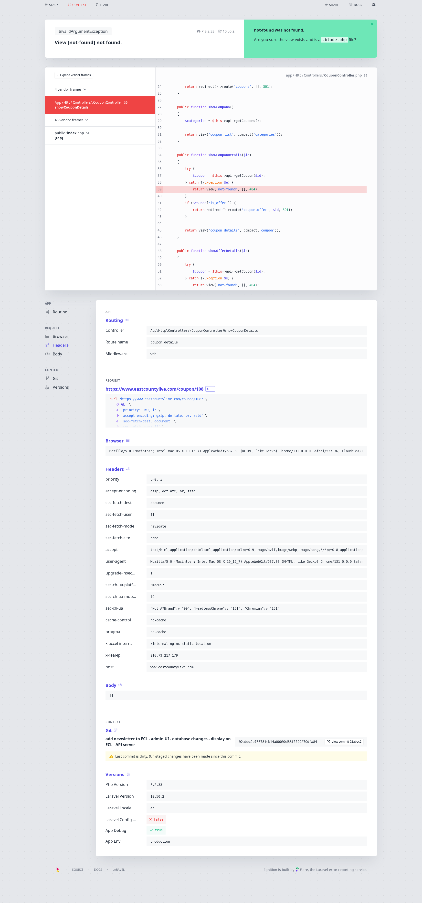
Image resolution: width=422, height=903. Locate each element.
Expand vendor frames (75, 75)
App (48, 303)
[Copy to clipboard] (361, 330)
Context (52, 370)
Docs (98, 870)
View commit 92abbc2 (346, 741)
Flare (304, 869)
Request (52, 328)
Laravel (119, 870)
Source (78, 870)
